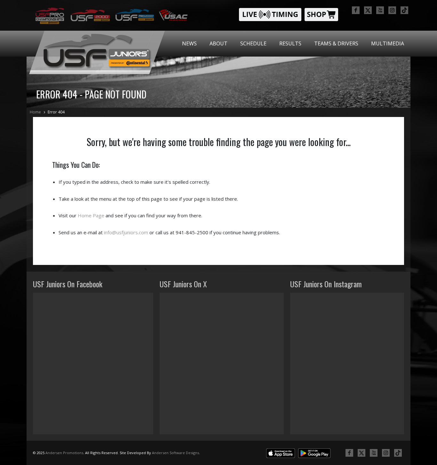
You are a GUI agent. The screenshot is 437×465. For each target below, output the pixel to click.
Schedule (253, 43)
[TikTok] (404, 10)
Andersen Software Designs (175, 452)
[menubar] (293, 44)
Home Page (91, 215)
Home (35, 112)
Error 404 (56, 112)
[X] (368, 10)
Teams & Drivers (336, 43)
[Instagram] (392, 10)
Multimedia (387, 43)
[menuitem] (189, 44)
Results (290, 43)
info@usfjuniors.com (126, 232)
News (189, 43)
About (218, 43)
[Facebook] (356, 10)
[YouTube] (380, 10)
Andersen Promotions (64, 452)
